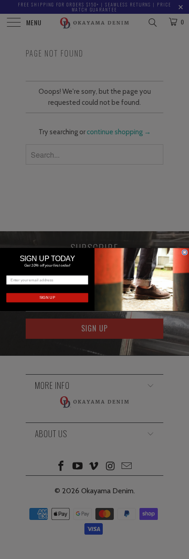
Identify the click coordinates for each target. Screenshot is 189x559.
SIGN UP (47, 298)
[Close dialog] (184, 252)
